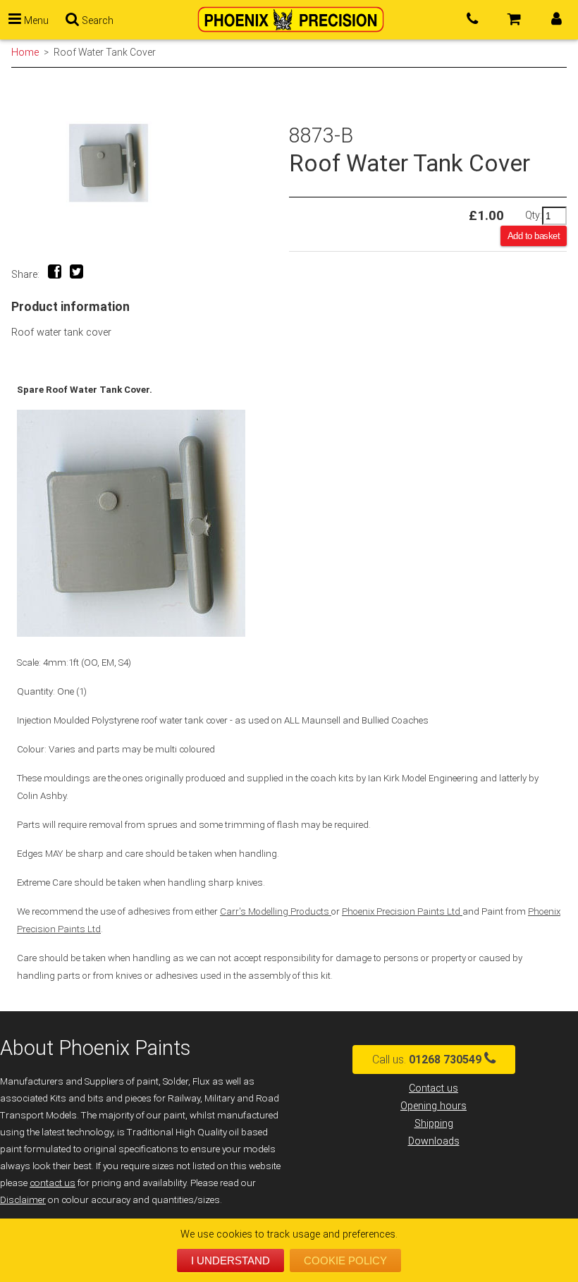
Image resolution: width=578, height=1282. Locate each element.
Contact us (433, 1088)
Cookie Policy (345, 1260)
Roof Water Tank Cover (105, 52)
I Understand (230, 1260)
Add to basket (534, 236)
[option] (150, 163)
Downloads (434, 1141)
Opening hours (433, 1106)
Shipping (433, 1124)
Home (25, 52)
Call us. (426, 1059)
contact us (52, 1183)
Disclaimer (23, 1200)
